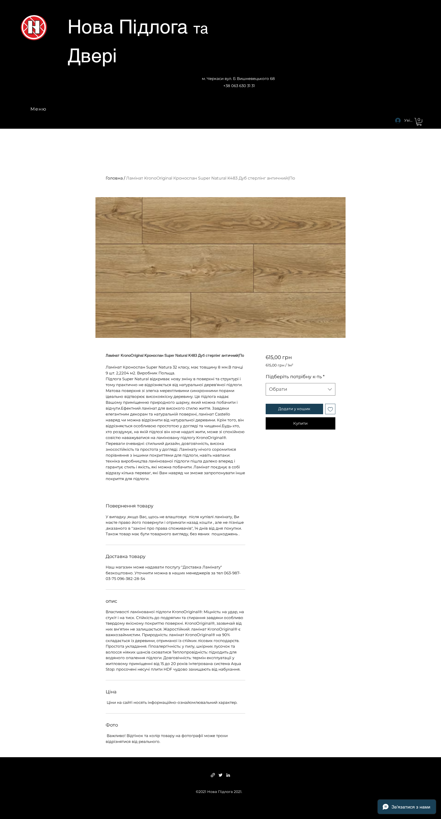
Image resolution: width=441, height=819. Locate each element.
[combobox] (300, 389)
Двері (92, 55)
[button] (419, 122)
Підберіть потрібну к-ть (295, 376)
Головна (114, 178)
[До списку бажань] (330, 409)
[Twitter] (220, 775)
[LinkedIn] (228, 775)
